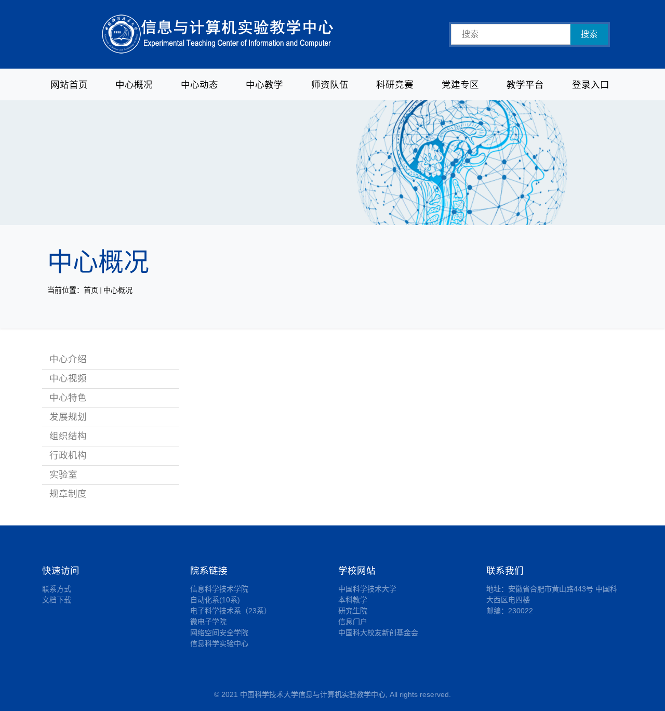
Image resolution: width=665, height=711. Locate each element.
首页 (91, 290)
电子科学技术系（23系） (230, 611)
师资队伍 (330, 85)
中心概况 (134, 85)
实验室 (63, 474)
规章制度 (68, 494)
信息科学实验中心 (219, 643)
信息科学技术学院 (219, 589)
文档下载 (56, 600)
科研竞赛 (395, 85)
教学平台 (525, 85)
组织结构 (68, 436)
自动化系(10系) (215, 600)
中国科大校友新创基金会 (378, 632)
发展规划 (68, 417)
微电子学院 (208, 621)
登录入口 (590, 85)
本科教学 (352, 600)
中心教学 (264, 85)
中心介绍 (68, 359)
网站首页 (69, 85)
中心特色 (68, 397)
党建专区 (460, 85)
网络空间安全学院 (219, 632)
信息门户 (352, 621)
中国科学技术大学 (367, 589)
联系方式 (56, 589)
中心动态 (199, 85)
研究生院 (352, 611)
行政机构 (68, 455)
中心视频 (68, 378)
